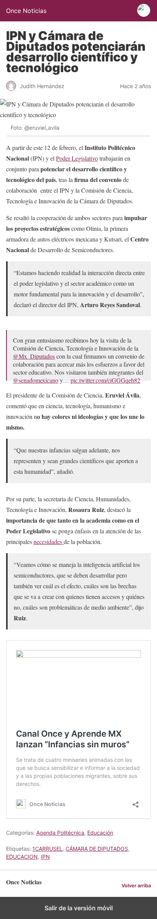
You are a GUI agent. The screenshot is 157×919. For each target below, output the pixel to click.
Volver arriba (136, 885)
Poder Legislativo (77, 158)
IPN (45, 856)
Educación (100, 832)
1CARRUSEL (47, 848)
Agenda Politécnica (60, 832)
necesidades (49, 542)
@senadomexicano (35, 380)
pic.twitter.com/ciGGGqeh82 (105, 380)
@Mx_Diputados (34, 356)
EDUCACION (22, 856)
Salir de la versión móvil (79, 908)
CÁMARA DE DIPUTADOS (97, 848)
